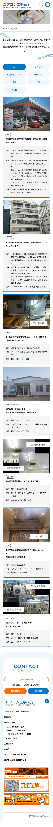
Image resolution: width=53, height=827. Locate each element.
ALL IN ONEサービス (15, 726)
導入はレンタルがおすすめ (15, 754)
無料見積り (15, 691)
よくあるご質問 (10, 738)
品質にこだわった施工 (16, 730)
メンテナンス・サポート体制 (19, 734)
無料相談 (38, 691)
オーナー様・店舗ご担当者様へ (16, 711)
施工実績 (7, 717)
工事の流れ (8, 743)
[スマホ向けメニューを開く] (47, 4)
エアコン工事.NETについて (15, 760)
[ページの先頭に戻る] (47, 701)
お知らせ (7, 749)
